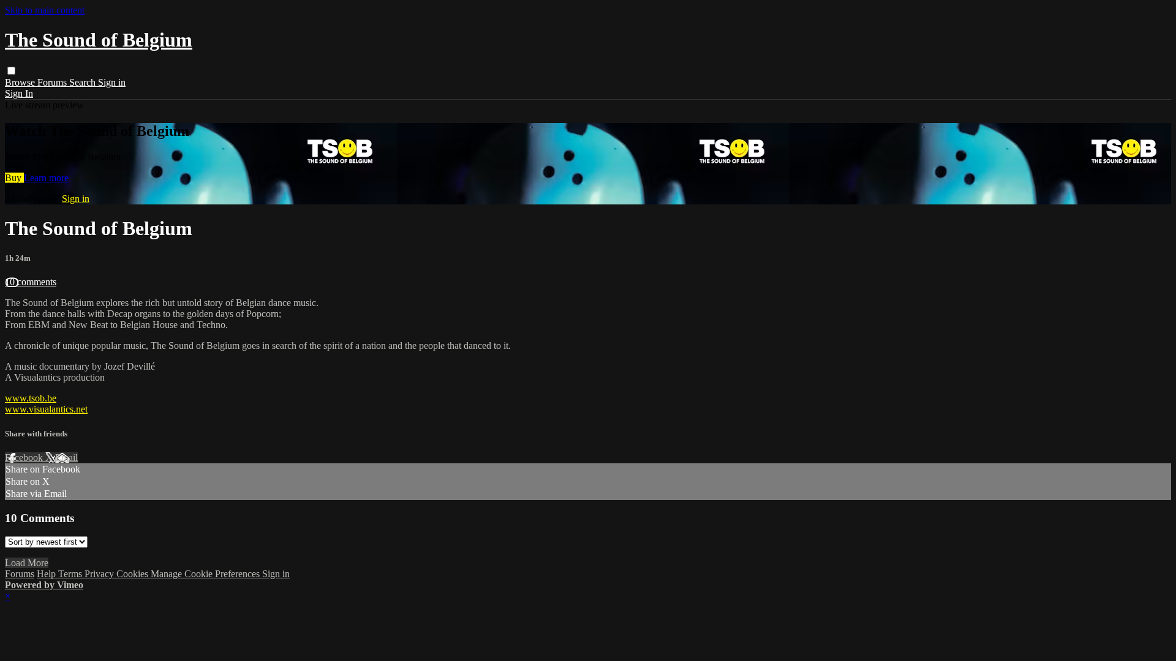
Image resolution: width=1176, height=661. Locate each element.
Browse (21, 82)
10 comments (30, 282)
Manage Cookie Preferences (206, 574)
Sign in (112, 82)
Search (83, 82)
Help (47, 574)
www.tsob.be (30, 398)
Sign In (19, 93)
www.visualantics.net (46, 409)
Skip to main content (45, 10)
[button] (11, 71)
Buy (14, 178)
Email (66, 457)
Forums (53, 82)
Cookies (133, 574)
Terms (71, 574)
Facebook (25, 457)
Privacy (100, 574)
